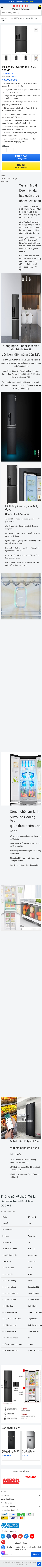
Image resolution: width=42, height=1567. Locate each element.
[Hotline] (3, 1542)
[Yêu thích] (36, 30)
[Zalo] (3, 1547)
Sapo (25, 1564)
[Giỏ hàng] (38, 8)
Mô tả (3, 176)
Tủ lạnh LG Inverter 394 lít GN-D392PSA (30, 1452)
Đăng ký (36, 1554)
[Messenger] (3, 1553)
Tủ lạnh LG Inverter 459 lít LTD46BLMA (11, 1452)
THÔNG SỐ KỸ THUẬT (9, 179)
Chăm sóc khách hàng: (21, 2)
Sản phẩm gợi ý (11, 1427)
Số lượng (5, 146)
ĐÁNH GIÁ (4, 181)
